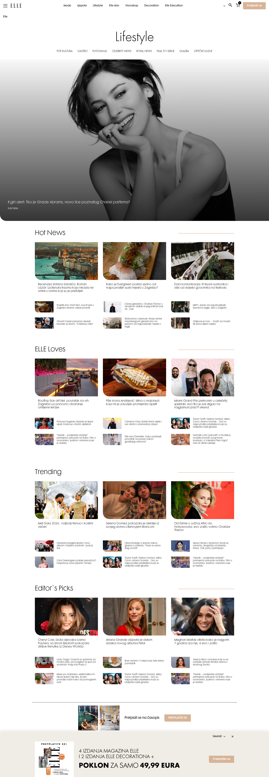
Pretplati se (254, 6)
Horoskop (131, 6)
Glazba (184, 51)
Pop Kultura (65, 51)
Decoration (151, 6)
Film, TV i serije (166, 51)
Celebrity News (121, 51)
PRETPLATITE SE (177, 718)
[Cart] (238, 5)
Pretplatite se (221, 759)
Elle (5, 17)
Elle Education (174, 6)
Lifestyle (98, 6)
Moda (67, 6)
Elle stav (114, 6)
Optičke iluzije (203, 51)
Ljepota (82, 6)
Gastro (82, 51)
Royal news (144, 51)
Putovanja (99, 51)
